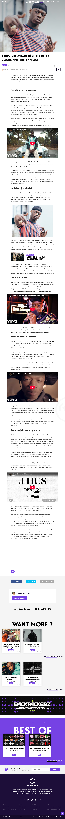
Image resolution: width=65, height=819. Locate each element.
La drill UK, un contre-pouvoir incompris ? (35, 258)
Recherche (63, 2)
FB (55, 69)
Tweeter (32, 581)
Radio (52, 2)
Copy (62, 69)
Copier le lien (49, 581)
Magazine (42, 2)
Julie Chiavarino (10, 69)
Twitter (58, 69)
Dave (18, 408)
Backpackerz (32, 2)
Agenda (58, 2)
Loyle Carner (27, 110)
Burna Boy (32, 519)
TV (48, 2)
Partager (17, 581)
